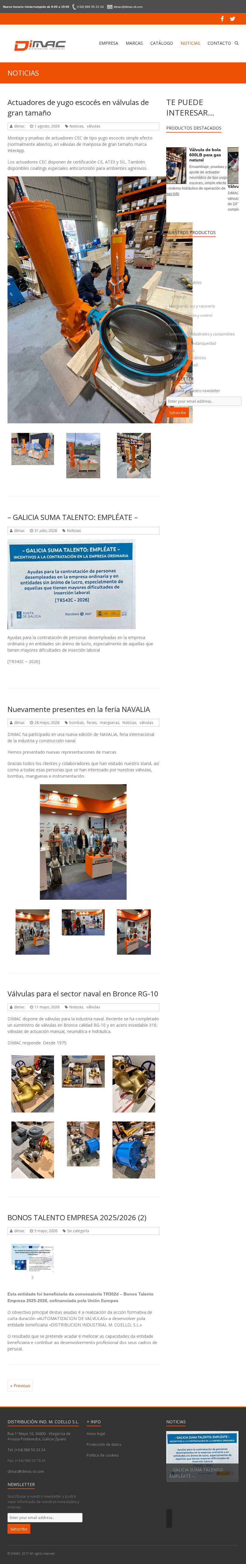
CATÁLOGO (161, 43)
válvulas (93, 126)
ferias (92, 722)
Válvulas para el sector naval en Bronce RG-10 (83, 993)
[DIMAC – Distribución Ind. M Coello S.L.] (39, 46)
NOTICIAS (190, 43)
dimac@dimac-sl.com (26, 1471)
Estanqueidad (186, 365)
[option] (202, 1479)
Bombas (176, 254)
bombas (76, 722)
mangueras (109, 722)
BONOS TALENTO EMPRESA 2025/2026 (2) (77, 1217)
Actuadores (179, 324)
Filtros (174, 273)
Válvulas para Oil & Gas (192, 186)
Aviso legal (96, 1433)
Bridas (179, 289)
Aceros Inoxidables (185, 282)
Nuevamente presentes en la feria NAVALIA (79, 709)
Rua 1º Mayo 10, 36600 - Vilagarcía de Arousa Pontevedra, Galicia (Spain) (39, 1436)
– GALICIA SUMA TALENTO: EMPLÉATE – (73, 517)
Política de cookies (102, 1455)
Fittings (180, 296)
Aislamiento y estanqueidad (192, 343)
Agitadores (178, 263)
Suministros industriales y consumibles (202, 334)
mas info (197, 209)
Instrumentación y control (190, 315)
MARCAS (134, 43)
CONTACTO (219, 43)
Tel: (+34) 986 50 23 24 (26, 1449)
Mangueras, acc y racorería (192, 306)
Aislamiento (184, 350)
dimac (19, 126)
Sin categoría (78, 1230)
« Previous (20, 1385)
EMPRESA (108, 43)
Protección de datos (104, 1444)
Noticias (76, 126)
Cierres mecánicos (190, 357)
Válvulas (176, 245)
